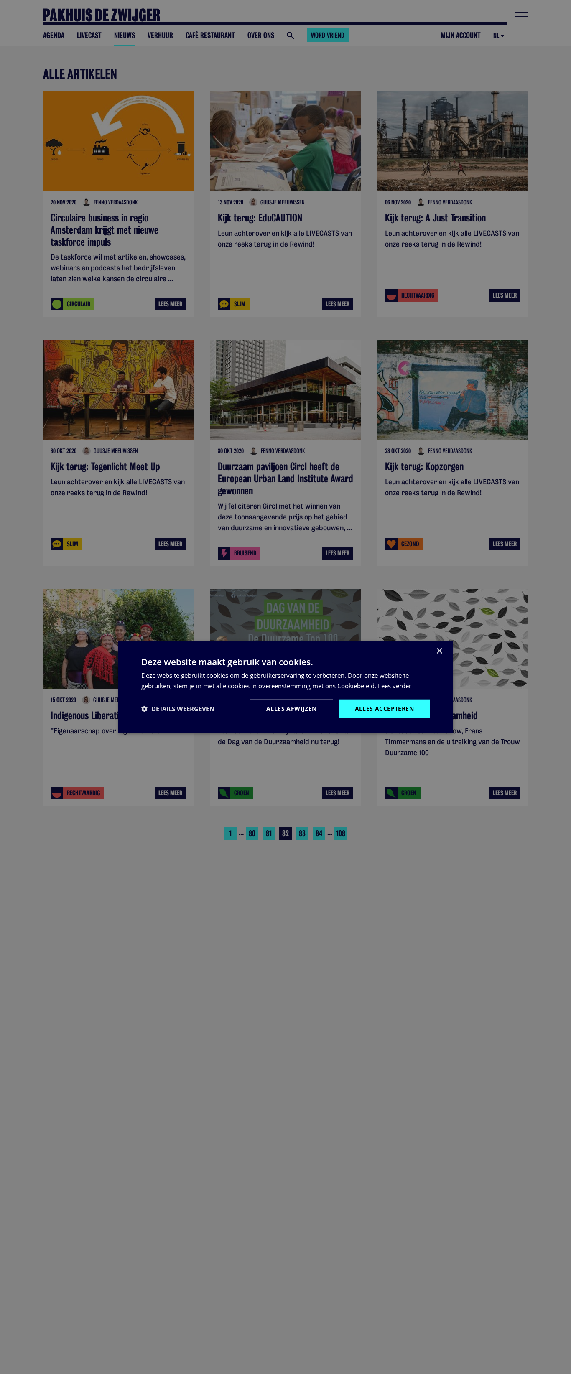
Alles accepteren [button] (384, 708)
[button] (177, 708)
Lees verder (394, 686)
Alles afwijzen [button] (291, 708)
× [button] (439, 651)
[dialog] (285, 687)
